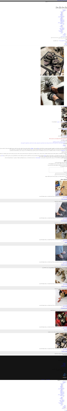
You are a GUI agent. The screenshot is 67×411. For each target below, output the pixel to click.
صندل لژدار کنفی (60, 22)
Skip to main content (64, 0)
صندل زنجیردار (62, 21)
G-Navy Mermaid (64, 199)
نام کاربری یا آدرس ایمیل (62, 37)
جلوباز (61, 17)
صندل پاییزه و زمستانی (61, 16)
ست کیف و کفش (61, 28)
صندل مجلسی (62, 20)
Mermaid (61, 14)
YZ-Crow (65, 329)
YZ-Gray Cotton (65, 128)
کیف (61, 32)
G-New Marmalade (64, 220)
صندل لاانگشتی (62, 23)
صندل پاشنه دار (60, 30)
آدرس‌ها (64, 364)
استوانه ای (61, 26)
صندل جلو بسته (63, 150)
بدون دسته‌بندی (56, 310)
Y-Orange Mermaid (64, 308)
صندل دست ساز (38, 157)
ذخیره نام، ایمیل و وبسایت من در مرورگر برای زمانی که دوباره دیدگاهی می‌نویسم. (55, 176)
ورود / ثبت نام (63, 408)
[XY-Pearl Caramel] (61, 260)
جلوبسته (61, 18)
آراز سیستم (42, 379)
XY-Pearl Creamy (64, 286)
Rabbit (66, 242)
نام (66, 173)
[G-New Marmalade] (61, 217)
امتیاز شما (65, 166)
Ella (61, 12)
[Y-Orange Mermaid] (61, 304)
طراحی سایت (48, 379)
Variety (61, 15)
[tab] (64, 145)
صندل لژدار (60, 31)
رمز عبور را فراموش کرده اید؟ (63, 40)
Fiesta (61, 13)
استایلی (2, 155)
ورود (66, 39)
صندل (63, 11)
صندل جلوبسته (62, 19)
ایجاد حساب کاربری (63, 36)
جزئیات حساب (63, 365)
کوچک (61, 25)
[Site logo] (64, 8)
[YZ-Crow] (61, 326)
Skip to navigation (59, 0)
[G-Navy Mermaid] (61, 195)
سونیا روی (32, 148)
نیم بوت (63, 27)
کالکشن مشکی (62, 29)
